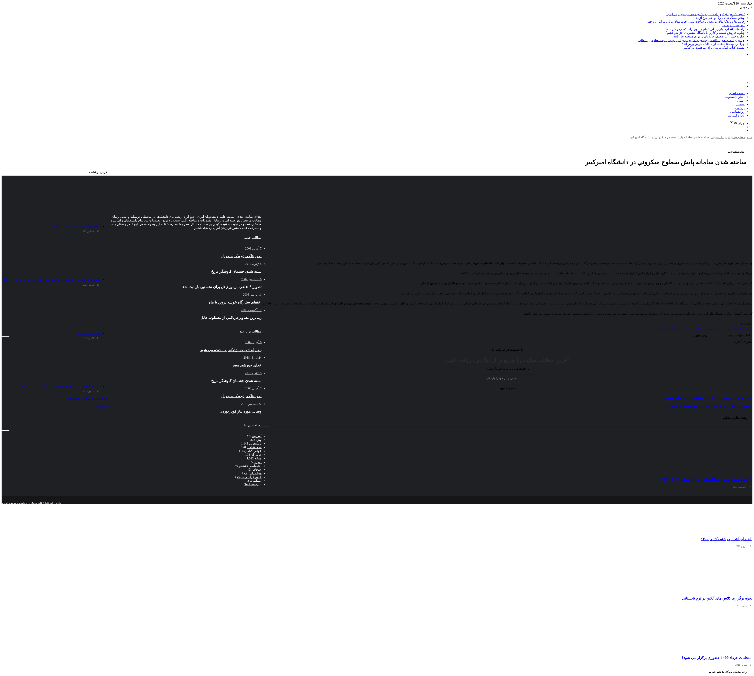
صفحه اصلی (737, 93)
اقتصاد (740, 104)
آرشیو (249, 506)
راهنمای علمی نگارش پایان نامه (88, 398)
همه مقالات (254, 447)
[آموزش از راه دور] (51, 309)
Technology (251, 484)
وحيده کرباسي (666, 328)
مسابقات (256, 480)
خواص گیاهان (253, 451)
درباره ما (220, 506)
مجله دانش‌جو (253, 473)
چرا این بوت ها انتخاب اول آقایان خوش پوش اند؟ (713, 44)
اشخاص (257, 469)
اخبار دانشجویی (735, 96)
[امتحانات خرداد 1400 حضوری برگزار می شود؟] (507, 630)
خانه (749, 137)
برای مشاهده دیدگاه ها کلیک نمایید (728, 672)
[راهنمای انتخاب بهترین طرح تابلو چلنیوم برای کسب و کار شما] (51, 362)
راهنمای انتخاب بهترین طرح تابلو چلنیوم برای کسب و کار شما (705, 29)
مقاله (258, 458)
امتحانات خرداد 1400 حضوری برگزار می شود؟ (717, 658)
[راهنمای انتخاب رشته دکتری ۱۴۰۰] (507, 511)
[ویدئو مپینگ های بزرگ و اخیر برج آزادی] (51, 202)
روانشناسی (737, 111)
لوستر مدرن (101, 405)
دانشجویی (738, 137)
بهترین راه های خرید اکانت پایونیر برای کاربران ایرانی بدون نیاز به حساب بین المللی (691, 40)
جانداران (256, 454)
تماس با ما (235, 506)
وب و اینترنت (736, 115)
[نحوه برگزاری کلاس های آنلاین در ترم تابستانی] (507, 571)
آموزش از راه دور (733, 25)
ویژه (259, 439)
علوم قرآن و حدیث (249, 477)
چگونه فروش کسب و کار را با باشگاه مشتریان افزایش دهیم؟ (705, 32)
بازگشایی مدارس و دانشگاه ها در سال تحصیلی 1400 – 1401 (706, 479)
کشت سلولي (713, 328)
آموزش (257, 436)
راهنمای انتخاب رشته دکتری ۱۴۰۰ (726, 539)
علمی (741, 100)
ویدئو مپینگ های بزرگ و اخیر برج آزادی (720, 17)
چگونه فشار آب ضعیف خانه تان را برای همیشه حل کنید (709, 36)
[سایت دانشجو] (724, 76)
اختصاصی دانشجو (250, 465)
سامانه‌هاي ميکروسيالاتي (737, 328)
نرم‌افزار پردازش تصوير (689, 328)
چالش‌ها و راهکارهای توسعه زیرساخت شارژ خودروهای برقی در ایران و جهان (695, 21)
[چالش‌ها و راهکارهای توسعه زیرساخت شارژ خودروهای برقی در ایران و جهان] (51, 256)
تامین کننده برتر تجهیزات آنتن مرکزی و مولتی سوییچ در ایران (705, 14)
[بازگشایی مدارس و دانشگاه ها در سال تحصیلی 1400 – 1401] (507, 452)
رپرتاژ (258, 462)
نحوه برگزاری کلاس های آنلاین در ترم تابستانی (717, 598)
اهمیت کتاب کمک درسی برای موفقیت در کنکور (714, 47)
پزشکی (740, 108)
